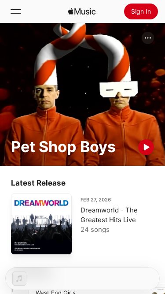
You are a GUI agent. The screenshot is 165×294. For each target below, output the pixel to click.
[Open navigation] (16, 11)
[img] (81, 11)
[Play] (146, 147)
